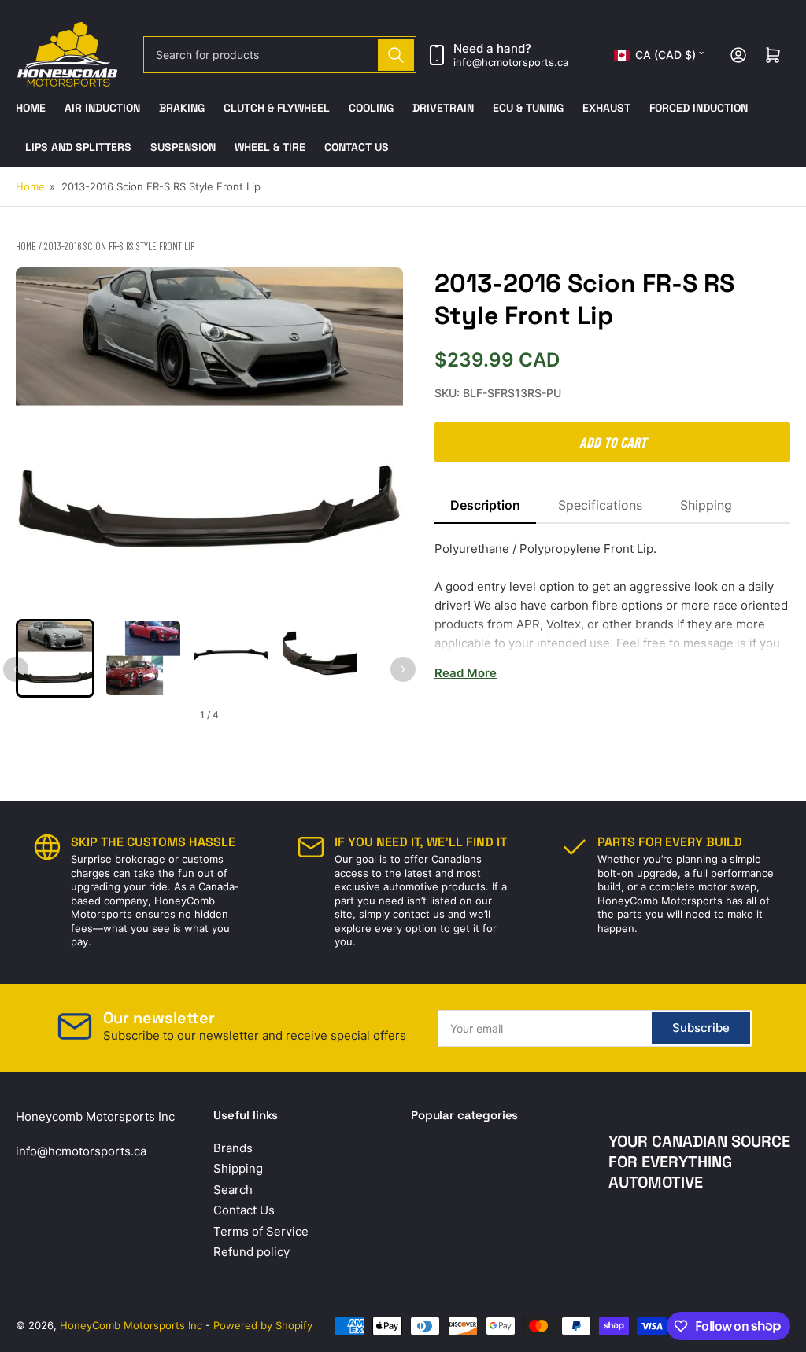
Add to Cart (612, 442)
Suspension (183, 147)
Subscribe (701, 1027)
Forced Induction (698, 108)
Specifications (600, 505)
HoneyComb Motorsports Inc (131, 1325)
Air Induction (102, 108)
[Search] (396, 54)
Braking (182, 108)
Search (233, 1189)
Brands (233, 1147)
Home (31, 108)
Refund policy (251, 1251)
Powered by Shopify (262, 1325)
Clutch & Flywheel (277, 108)
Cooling (371, 108)
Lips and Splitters (78, 147)
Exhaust (606, 108)
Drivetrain (443, 108)
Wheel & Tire (270, 147)
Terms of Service (261, 1231)
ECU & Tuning (528, 108)
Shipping (706, 505)
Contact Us (356, 147)
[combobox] (280, 54)
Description (485, 505)
